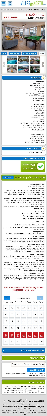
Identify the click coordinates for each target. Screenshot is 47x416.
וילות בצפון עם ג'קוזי (34, 392)
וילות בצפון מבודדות (20, 390)
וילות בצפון (26, 9)
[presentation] (4, 64)
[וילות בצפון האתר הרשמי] (33, 3)
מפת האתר (23, 399)
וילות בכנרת (16, 9)
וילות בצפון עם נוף (21, 392)
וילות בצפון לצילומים (34, 388)
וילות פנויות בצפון (39, 386)
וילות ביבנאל (4, 9)
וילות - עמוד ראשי (39, 9)
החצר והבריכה (29, 54)
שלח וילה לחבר (37, 358)
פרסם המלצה (37, 370)
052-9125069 (10, 17)
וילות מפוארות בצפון (27, 386)
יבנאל (31, 18)
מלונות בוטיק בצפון (9, 392)
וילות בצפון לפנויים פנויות (19, 388)
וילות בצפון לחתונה (33, 390)
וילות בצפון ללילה (14, 386)
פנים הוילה (14, 54)
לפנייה (8, 177)
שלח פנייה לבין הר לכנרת (32, 350)
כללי (42, 54)
